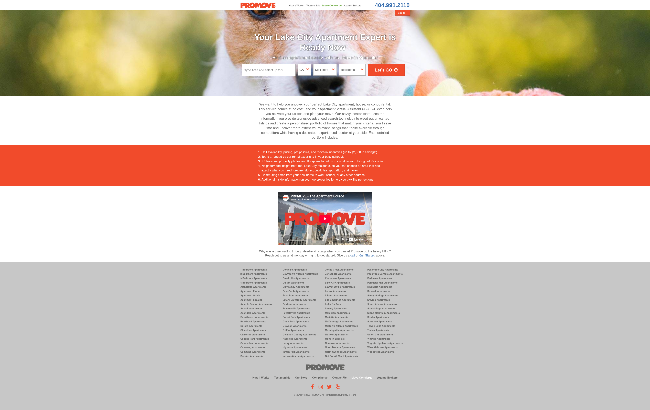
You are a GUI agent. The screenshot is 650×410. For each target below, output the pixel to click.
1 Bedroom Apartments (253, 269)
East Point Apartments (296, 295)
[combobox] (269, 70)
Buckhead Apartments (253, 321)
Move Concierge (332, 5)
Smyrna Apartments (378, 299)
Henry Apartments (293, 343)
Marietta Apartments (336, 317)
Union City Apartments (380, 334)
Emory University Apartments (299, 299)
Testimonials (313, 5)
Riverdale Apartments (379, 286)
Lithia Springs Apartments (340, 299)
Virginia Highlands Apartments (385, 343)
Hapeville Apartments (295, 338)
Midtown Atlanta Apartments (341, 325)
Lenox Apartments (335, 291)
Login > (402, 13)
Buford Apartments (251, 325)
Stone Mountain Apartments (383, 312)
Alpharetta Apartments (253, 286)
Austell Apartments (251, 308)
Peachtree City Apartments (382, 269)
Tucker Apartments (378, 330)
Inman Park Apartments (296, 351)
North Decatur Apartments (340, 347)
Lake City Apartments (337, 282)
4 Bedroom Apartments (253, 282)
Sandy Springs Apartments (382, 295)
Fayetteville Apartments (296, 308)
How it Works (296, 5)
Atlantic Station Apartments (256, 304)
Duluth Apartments (294, 282)
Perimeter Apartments (379, 278)
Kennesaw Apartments (338, 278)
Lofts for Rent (333, 304)
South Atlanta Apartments (382, 304)
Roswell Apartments (379, 291)
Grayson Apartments (295, 325)
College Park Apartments (254, 338)
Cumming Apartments (252, 347)
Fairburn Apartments (295, 304)
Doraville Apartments (295, 269)
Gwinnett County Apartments (299, 334)
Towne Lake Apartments (381, 325)
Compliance (320, 377)
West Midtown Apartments (382, 347)
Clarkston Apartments (253, 334)
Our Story (301, 377)
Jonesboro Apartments (338, 273)
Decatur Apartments (251, 356)
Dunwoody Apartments (296, 286)
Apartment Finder (250, 291)
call (352, 255)
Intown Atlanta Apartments (298, 356)
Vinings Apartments (378, 338)
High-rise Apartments (295, 347)
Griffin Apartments (293, 330)
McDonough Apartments (339, 321)
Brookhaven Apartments (254, 317)
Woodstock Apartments (381, 351)
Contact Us (339, 377)
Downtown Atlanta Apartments (300, 273)
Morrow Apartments (336, 334)
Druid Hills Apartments (296, 278)
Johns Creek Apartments (339, 269)
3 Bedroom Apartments (253, 278)
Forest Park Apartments (296, 317)
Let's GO (383, 70)
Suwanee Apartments (379, 321)
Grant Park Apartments (296, 321)
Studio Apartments (378, 317)
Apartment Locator (251, 299)
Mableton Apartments (337, 312)
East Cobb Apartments (296, 291)
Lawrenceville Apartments (340, 286)
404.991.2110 (392, 5)
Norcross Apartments (337, 343)
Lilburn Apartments (336, 295)
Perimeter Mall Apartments (382, 282)
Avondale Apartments (252, 312)
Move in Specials (335, 338)
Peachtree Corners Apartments (385, 273)
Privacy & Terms (348, 394)
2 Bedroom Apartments (253, 273)
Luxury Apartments (336, 308)
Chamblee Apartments (253, 330)
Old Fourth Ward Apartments (341, 356)
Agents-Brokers (352, 5)
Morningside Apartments (339, 330)
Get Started (367, 255)
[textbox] (269, 70)
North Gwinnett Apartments (341, 351)
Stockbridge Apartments (381, 308)
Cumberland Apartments (254, 343)
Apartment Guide (250, 295)
